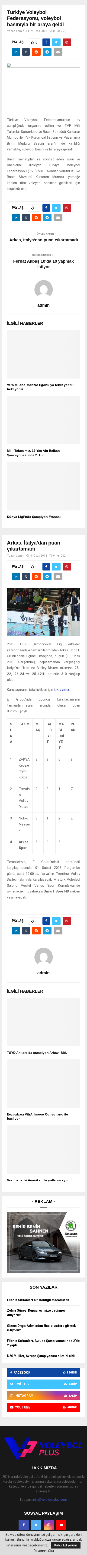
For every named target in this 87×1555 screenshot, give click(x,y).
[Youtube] (61, 1525)
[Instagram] (49, 1525)
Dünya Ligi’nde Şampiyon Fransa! (34, 517)
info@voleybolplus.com (49, 1499)
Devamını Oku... (45, 1550)
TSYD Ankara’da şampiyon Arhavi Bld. (37, 1053)
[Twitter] (36, 1525)
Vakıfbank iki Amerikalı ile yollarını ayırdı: (39, 1180)
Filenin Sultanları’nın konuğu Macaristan (38, 1300)
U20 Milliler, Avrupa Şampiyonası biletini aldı (41, 1356)
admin (20, 31)
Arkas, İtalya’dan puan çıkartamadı (43, 240)
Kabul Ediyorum (65, 1545)
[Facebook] (24, 1525)
